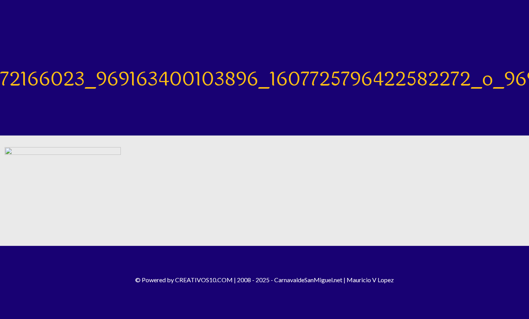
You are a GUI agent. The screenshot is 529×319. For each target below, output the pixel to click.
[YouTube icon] (270, 291)
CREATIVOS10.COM (204, 279)
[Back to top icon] (264, 262)
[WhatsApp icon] (280, 291)
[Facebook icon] (249, 291)
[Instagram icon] (259, 291)
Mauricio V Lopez (370, 279)
